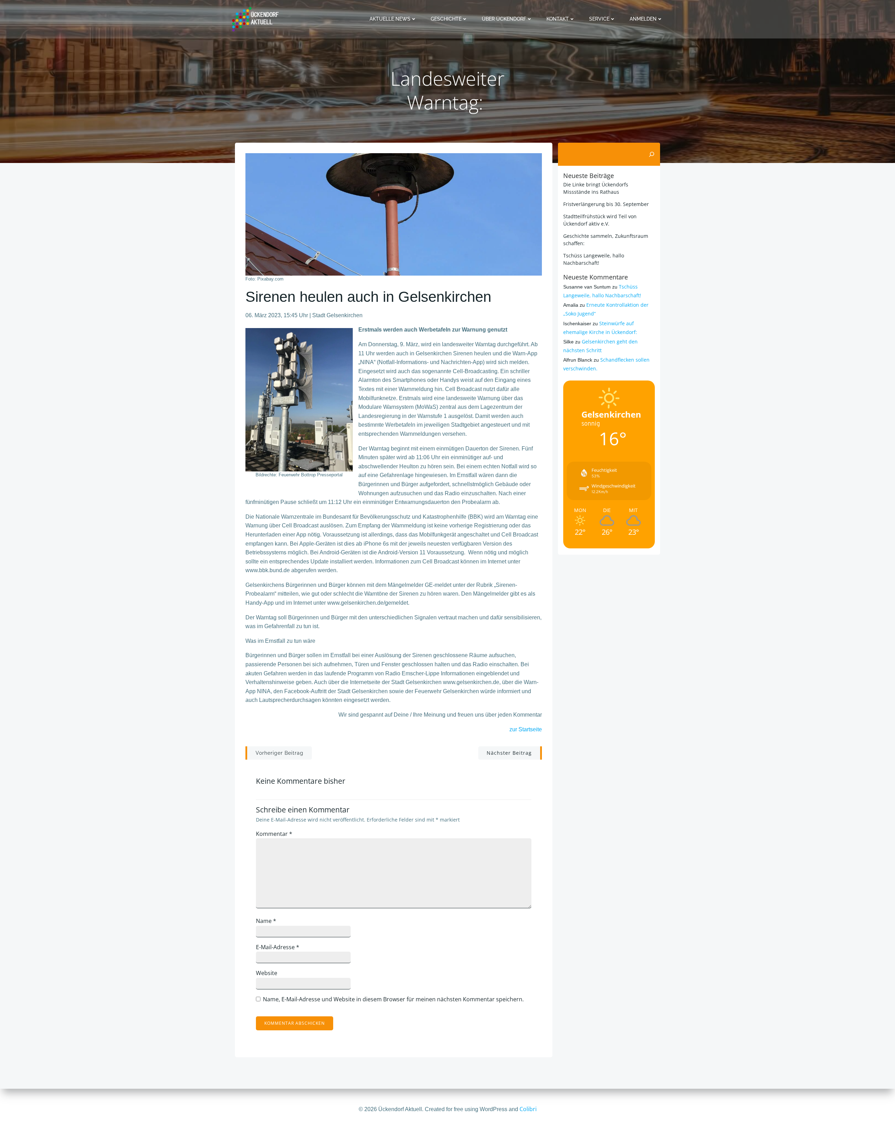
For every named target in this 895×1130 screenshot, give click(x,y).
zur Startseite (525, 729)
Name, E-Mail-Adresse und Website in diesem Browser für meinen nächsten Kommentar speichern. (393, 999)
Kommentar (274, 834)
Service (599, 19)
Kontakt (557, 19)
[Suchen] (651, 154)
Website (266, 973)
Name (266, 921)
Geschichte (446, 19)
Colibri (528, 1109)
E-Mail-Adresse (277, 947)
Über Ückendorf (504, 19)
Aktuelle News (390, 19)
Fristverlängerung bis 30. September (606, 204)
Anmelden (643, 19)
